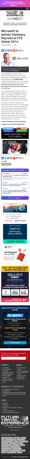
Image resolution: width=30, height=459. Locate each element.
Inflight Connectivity (15, 447)
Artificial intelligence (6, 445)
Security (4, 452)
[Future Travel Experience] (15, 16)
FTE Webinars (6, 391)
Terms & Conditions (8, 411)
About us (5, 403)
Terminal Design (13, 443)
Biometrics (23, 438)
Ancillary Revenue (24, 441)
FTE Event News (5, 45)
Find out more (15, 342)
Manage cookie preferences (11, 412)
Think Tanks (21, 379)
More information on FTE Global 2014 (14, 121)
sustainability (5, 443)
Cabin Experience (21, 439)
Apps (3, 439)
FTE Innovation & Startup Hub (11, 389)
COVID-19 (22, 445)
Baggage (20, 452)
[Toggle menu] (27, 9)
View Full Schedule (14, 198)
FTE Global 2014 (15, 70)
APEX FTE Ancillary (8, 374)
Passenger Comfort (11, 452)
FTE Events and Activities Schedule (12, 407)
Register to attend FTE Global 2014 (13, 124)
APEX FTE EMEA (7, 375)
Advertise (5, 404)
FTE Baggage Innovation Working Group (14, 392)
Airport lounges (5, 447)
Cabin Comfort (5, 450)
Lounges (16, 441)
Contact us (6, 406)
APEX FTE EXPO (7, 369)
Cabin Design (16, 445)
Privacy (5, 409)
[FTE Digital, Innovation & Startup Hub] (15, 234)
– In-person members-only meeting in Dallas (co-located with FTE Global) (15, 184)
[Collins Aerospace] (15, 213)
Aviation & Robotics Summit (7, 378)
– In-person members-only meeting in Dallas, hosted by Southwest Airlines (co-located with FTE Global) (15, 191)
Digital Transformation (7, 438)
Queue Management (6, 448)
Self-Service (16, 438)
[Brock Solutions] (15, 254)
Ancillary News (22, 375)
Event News (21, 377)
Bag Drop (20, 443)
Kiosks (23, 450)
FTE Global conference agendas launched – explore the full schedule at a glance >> (13, 3)
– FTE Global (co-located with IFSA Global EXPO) (15, 175)
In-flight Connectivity (10, 439)
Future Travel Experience (20, 457)
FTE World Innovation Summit (8, 371)
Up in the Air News (23, 371)
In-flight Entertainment (7, 441)
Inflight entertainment (15, 450)
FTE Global (5, 368)
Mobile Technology (17, 448)
